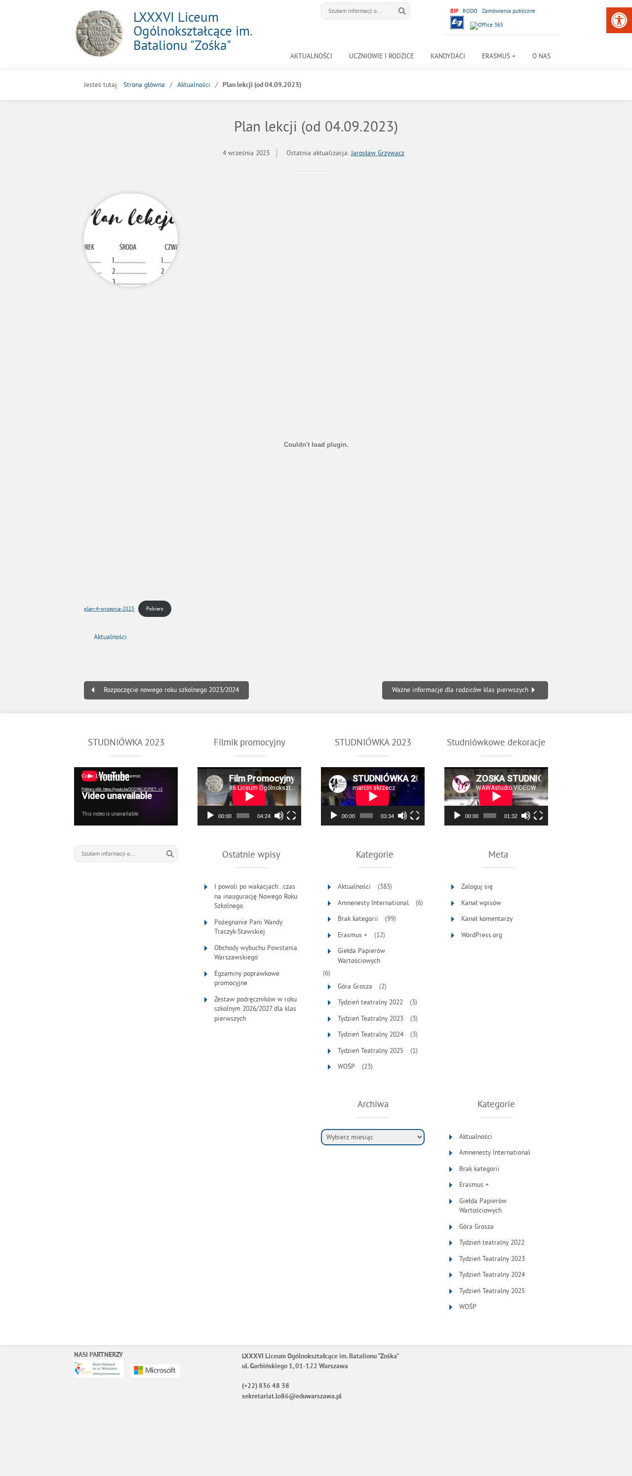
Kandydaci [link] (448, 56)
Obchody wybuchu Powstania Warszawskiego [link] (255, 953)
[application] (126, 796)
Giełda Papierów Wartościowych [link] (361, 956)
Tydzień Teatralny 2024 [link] (370, 1034)
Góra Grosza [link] (355, 986)
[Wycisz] (279, 816)
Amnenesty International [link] (373, 903)
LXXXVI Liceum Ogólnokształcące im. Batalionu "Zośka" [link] (192, 30)
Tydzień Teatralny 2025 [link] (370, 1050)
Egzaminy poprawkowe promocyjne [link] (246, 978)
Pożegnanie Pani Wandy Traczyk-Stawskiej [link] (248, 927)
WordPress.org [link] (481, 935)
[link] (619, 20)
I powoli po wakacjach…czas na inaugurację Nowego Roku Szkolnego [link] (255, 896)
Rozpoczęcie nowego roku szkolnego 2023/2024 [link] (171, 690)
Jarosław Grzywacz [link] (377, 153)
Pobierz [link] (154, 608)
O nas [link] (541, 56)
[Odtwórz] (210, 816)
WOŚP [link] (346, 1066)
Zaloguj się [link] (477, 886)
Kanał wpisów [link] (481, 903)
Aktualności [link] (311, 56)
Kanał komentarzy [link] (487, 918)
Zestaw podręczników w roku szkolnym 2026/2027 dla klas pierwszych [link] (255, 1009)
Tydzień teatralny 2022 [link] (370, 1002)
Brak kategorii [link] (358, 918)
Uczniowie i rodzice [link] (381, 56)
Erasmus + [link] (498, 56)
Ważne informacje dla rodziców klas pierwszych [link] (460, 690)
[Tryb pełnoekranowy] (291, 816)
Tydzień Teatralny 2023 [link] (370, 1018)
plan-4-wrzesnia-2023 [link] (109, 608)
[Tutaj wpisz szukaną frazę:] (358, 11)
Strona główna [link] (144, 85)
